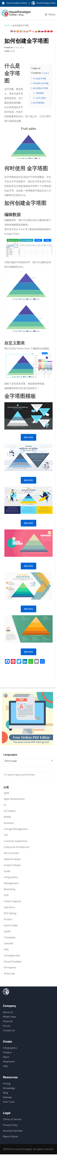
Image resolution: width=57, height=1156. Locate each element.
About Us (8, 1012)
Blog (5, 1092)
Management (11, 883)
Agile (6, 792)
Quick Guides (11, 925)
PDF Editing (10, 913)
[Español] (18, 31)
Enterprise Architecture (16, 847)
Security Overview (12, 1130)
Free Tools (9, 1101)
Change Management (16, 829)
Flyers (6, 1057)
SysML (7, 931)
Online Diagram (12, 901)
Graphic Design (12, 865)
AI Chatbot (9, 811)
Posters (8, 919)
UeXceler (8, 943)
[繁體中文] (51, 31)
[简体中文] (48, 31)
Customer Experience (15, 841)
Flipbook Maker (12, 859)
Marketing (9, 889)
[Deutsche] (11, 31)
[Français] (24, 31)
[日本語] (33, 31)
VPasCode (9, 973)
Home (7, 25)
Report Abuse (10, 1136)
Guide (12, 51)
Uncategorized (12, 955)
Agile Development (14, 798)
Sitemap (7, 1097)
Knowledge (9, 1088)
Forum (6, 1025)
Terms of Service (12, 1119)
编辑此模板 (28, 437)
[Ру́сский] (42, 31)
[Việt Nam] (45, 31)
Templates (9, 937)
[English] (14, 31)
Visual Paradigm (12, 961)
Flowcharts (9, 1061)
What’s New (9, 1016)
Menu (52, 14)
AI (5, 805)
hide (46, 73)
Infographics (11, 877)
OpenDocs (9, 907)
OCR (6, 895)
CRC (6, 835)
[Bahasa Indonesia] (30, 31)
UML (6, 949)
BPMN (7, 817)
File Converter (11, 853)
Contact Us (9, 1030)
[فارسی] (21, 31)
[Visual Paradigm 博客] (16, 14)
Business (9, 823)
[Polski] (36, 31)
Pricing (7, 1083)
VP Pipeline (10, 967)
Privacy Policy (10, 1125)
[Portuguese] (39, 31)
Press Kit (8, 1021)
